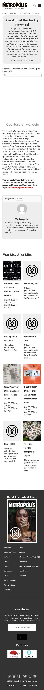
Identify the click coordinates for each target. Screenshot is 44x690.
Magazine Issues (10, 580)
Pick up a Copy (9, 585)
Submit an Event (10, 552)
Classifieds (22, 575)
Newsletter (8, 589)
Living (6, 566)
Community (8, 571)
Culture (7, 556)
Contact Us (23, 561)
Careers (22, 552)
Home (4, 13)
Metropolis (17, 60)
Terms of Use (32, 685)
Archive (13, 13)
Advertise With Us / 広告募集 (29, 556)
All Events (7, 547)
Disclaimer (11, 685)
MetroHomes (23, 571)
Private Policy (21, 685)
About (21, 547)
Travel (6, 575)
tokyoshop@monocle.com (20, 187)
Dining (6, 561)
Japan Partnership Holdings (29, 566)
